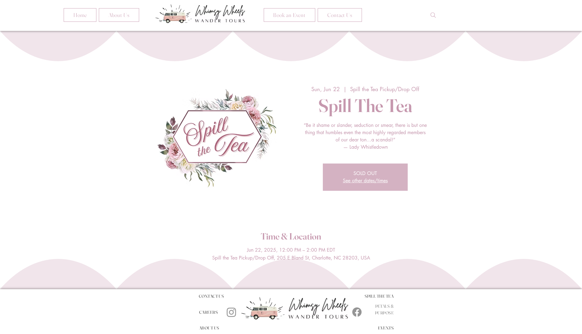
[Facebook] (357, 312)
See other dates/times (365, 180)
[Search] (433, 15)
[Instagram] (231, 312)
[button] (290, 15)
